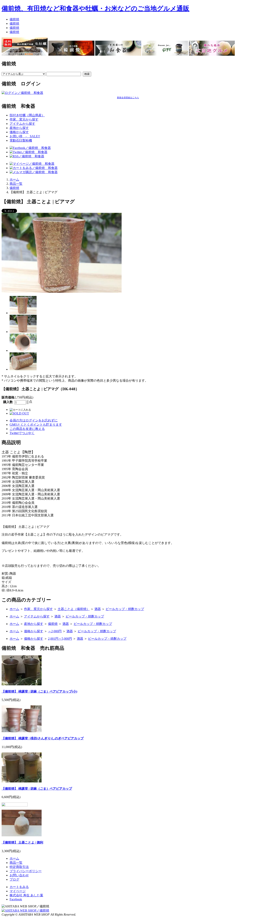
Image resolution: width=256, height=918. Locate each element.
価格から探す (19, 132)
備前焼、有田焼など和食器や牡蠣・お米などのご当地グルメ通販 (95, 8)
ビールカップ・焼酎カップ (125, 609)
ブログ (14, 879)
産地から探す (19, 128)
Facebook (16, 899)
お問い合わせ (19, 875)
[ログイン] (22, 93)
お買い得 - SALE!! (25, 136)
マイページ (18, 891)
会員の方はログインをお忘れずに (34, 420)
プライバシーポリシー (26, 871)
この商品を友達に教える (27, 428)
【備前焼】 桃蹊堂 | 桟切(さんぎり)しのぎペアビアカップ (43, 738)
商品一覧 (16, 183)
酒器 (97, 609)
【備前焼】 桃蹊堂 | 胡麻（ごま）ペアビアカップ (37, 788)
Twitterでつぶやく (22, 433)
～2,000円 (55, 631)
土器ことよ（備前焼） (74, 609)
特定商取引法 (19, 867)
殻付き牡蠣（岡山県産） (27, 115)
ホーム (14, 179)
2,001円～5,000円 (60, 638)
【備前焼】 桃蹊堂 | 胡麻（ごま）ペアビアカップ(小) (39, 691)
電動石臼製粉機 (21, 140)
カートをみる (19, 887)
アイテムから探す (22, 123)
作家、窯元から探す (24, 119)
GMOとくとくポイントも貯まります (36, 424)
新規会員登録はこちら (128, 97)
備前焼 (14, 19)
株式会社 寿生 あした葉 (26, 895)
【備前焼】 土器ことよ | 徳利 (22, 842)
